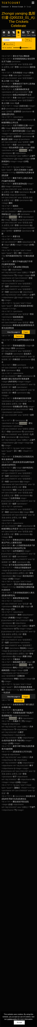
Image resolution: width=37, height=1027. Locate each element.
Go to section (7, 47)
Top (29, 40)
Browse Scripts (17, 7)
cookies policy (12, 1019)
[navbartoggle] (32, 3)
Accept (19, 1022)
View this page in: (13, 332)
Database (5, 7)
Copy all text (9, 44)
